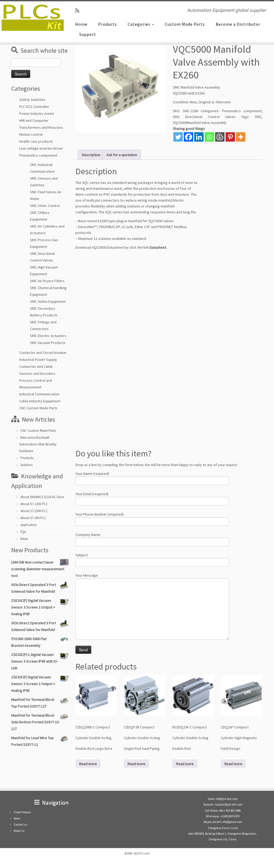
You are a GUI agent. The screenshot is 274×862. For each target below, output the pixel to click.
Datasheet (158, 247)
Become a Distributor (238, 24)
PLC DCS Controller (34, 106)
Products (107, 24)
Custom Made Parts (185, 24)
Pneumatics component (38, 155)
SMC (258, 116)
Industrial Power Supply (38, 359)
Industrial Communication (39, 394)
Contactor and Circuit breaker (43, 352)
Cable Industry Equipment (39, 401)
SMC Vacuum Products (48, 342)
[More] (240, 137)
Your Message (86, 575)
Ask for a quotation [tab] (121, 154)
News (24, 538)
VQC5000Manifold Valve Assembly (200, 122)
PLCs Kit (144, 853)
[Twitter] (178, 137)
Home (81, 24)
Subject (81, 555)
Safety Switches (32, 99)
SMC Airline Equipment (48, 301)
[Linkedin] (199, 137)
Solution (26, 465)
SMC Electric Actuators (48, 335)
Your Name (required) (92, 473)
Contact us (20, 824)
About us (19, 831)
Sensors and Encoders (37, 373)
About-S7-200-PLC (33, 518)
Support (87, 34)
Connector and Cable (36, 366)
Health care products (36, 141)
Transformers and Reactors (41, 127)
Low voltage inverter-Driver (41, 148)
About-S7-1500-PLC (34, 511)
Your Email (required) (91, 494)
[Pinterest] (230, 137)
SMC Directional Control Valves (204, 116)
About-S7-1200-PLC (34, 504)
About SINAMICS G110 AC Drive (42, 497)
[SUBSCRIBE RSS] (79, 10)
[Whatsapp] (209, 137)
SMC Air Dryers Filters (47, 280)
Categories (139, 24)
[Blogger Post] (219, 137)
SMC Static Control (45, 205)
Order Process (22, 812)
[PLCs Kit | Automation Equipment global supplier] (32, 17)
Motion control (31, 134)
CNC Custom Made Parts (38, 408)
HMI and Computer (33, 120)
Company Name (87, 534)
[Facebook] (188, 137)
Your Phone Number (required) (99, 514)
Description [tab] (91, 154)
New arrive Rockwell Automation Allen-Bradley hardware (37, 444)
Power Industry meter (36, 113)
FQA (23, 532)
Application (28, 525)
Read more (88, 763)
